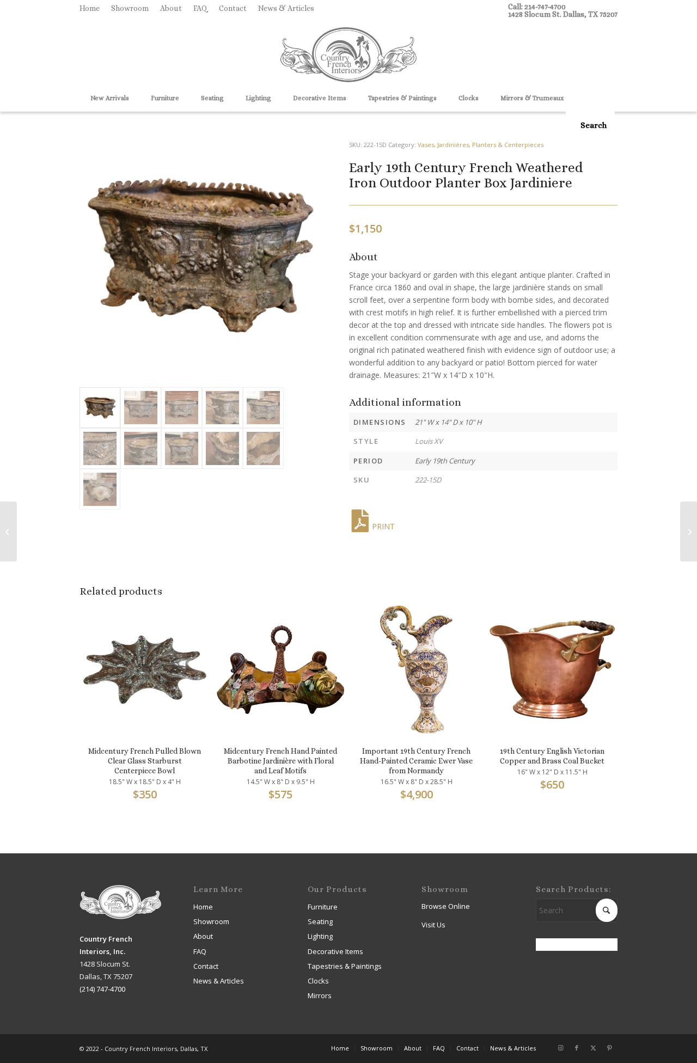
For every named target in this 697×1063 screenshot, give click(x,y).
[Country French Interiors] (348, 56)
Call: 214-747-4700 (537, 6)
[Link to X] (593, 1048)
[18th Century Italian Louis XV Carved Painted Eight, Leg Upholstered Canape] (688, 531)
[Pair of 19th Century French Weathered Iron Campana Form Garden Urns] (8, 531)
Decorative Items (335, 951)
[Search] (590, 125)
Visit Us (433, 925)
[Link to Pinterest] (609, 1048)
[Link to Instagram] (560, 1048)
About (171, 8)
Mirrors (320, 995)
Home (90, 8)
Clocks (318, 981)
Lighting (320, 936)
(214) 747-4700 (102, 989)
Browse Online (445, 906)
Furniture (323, 907)
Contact (233, 8)
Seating (320, 921)
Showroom (130, 8)
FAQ (200, 8)
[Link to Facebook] (576, 1048)
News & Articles (286, 8)
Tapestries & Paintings (345, 966)
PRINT (383, 526)
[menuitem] (93, 8)
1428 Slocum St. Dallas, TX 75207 (562, 14)
